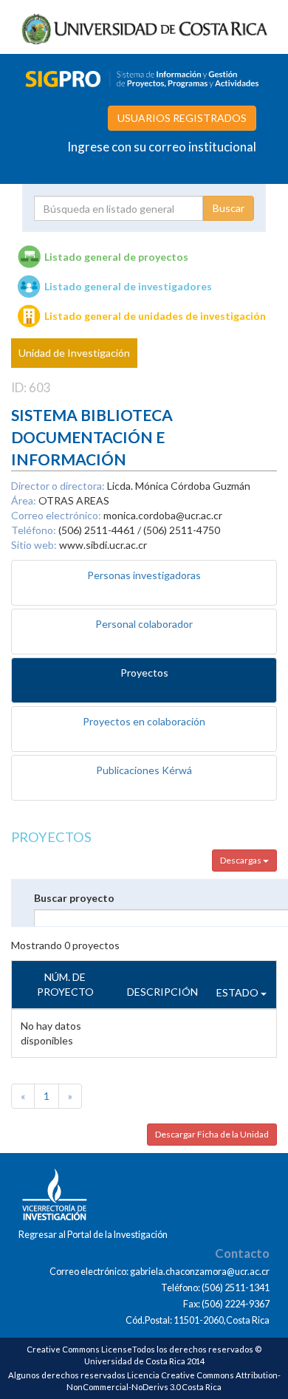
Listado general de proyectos (116, 256)
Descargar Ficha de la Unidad (212, 1134)
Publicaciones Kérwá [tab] (144, 770)
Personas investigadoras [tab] (144, 575)
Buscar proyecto (74, 898)
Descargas (241, 860)
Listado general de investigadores (128, 286)
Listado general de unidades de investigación (155, 315)
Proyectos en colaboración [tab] (144, 721)
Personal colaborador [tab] (144, 624)
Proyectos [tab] (144, 672)
